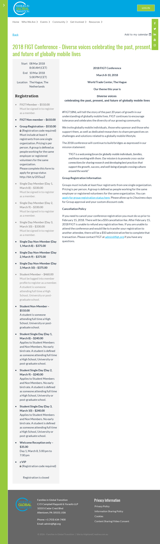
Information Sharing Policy (109, 511)
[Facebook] (155, 24)
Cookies (99, 516)
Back (15, 34)
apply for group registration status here (86, 197)
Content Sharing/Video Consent (112, 521)
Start (24, 63)
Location (22, 82)
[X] (155, 29)
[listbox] (138, 34)
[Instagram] (155, 46)
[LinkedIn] (155, 35)
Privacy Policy (102, 506)
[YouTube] (155, 40)
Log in (146, 7)
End (25, 73)
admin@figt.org (114, 237)
